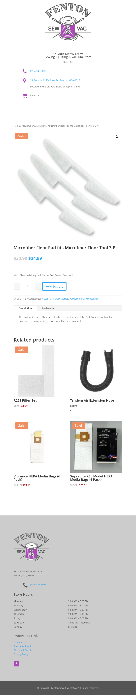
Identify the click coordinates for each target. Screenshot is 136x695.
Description (25, 308)
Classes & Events (23, 650)
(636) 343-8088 (38, 71)
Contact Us (20, 642)
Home (17, 125)
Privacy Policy (21, 654)
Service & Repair (23, 646)
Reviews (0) (48, 308)
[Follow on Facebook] (16, 663)
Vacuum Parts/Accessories (34, 125)
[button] (117, 137)
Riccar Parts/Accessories (54, 298)
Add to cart (54, 286)
